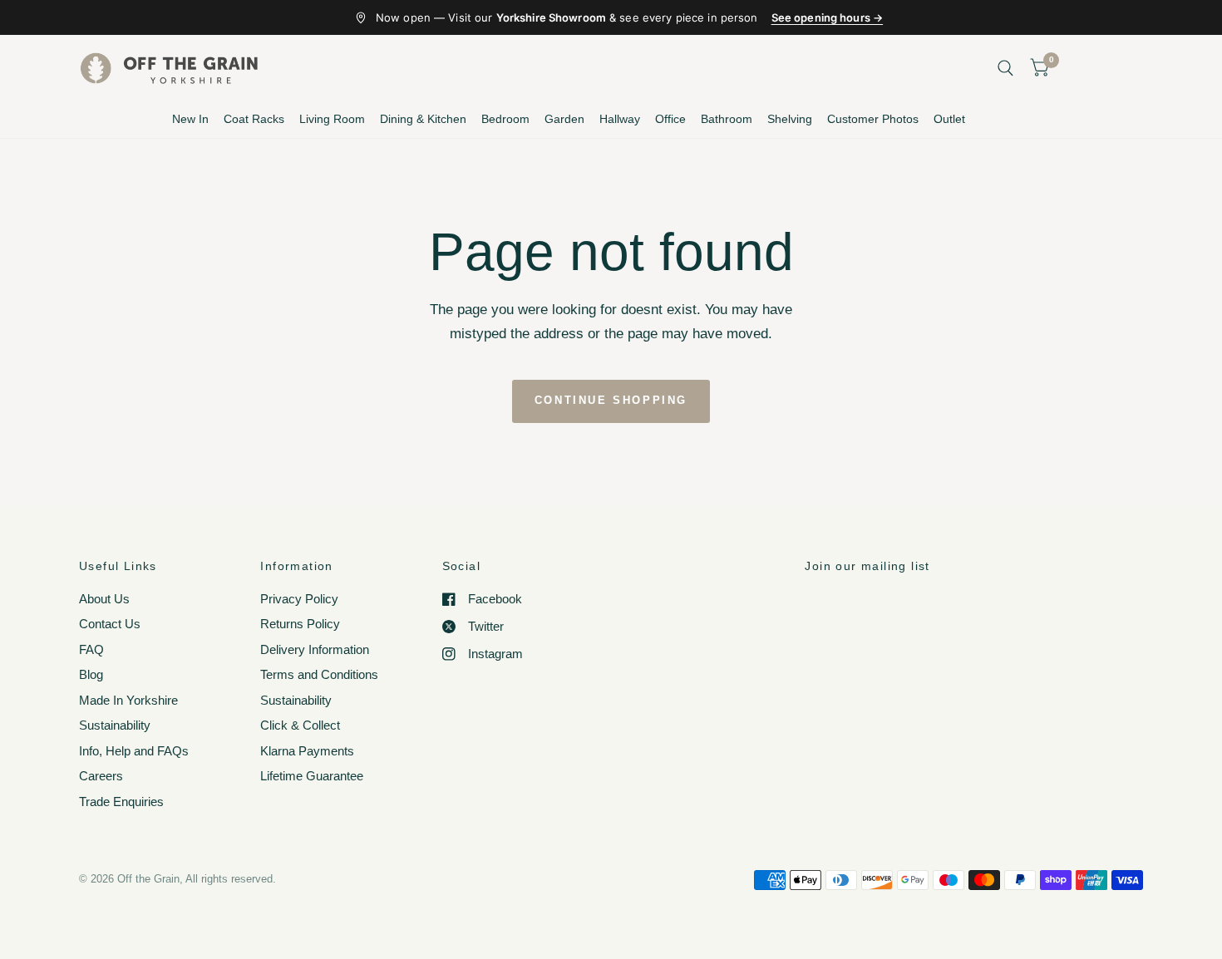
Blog (91, 674)
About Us (104, 599)
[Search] (1005, 68)
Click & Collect (300, 725)
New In (190, 118)
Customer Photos (873, 118)
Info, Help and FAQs (134, 751)
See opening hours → (827, 17)
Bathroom (726, 118)
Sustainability (114, 725)
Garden (564, 118)
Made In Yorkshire (128, 700)
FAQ (91, 649)
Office (670, 118)
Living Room (332, 118)
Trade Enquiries (121, 801)
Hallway (619, 118)
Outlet (949, 118)
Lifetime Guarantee (311, 776)
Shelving (789, 118)
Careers (101, 776)
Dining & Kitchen (423, 118)
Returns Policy (300, 624)
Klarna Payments (307, 751)
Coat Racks (254, 118)
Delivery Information (314, 649)
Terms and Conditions (319, 674)
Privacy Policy (299, 599)
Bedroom (505, 118)
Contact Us (109, 624)
